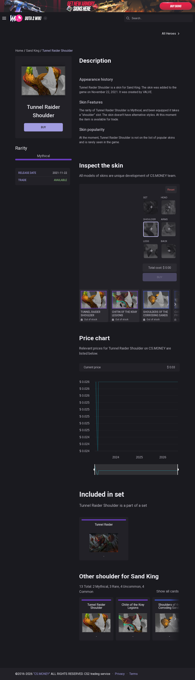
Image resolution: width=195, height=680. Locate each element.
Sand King (32, 50)
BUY (159, 277)
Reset (170, 189)
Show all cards (167, 591)
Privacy (120, 674)
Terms (133, 674)
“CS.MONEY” (41, 674)
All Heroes (169, 33)
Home (19, 50)
